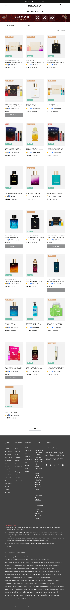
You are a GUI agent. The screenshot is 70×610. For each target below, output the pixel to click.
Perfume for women (44, 559)
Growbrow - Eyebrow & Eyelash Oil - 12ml (54, 369)
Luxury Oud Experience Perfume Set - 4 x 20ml (12, 106)
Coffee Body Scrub (20, 574)
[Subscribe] (64, 448)
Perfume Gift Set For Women (8, 463)
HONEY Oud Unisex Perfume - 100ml (11, 412)
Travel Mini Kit (20, 592)
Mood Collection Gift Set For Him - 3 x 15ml (13, 150)
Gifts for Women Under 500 (27, 595)
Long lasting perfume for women (14, 583)
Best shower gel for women (36, 586)
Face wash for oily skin (47, 562)
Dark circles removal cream (30, 565)
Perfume (7, 557)
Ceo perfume (46, 577)
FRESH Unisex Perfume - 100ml (55, 194)
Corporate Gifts (25, 598)
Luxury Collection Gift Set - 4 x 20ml (56, 237)
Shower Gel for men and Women (54, 586)
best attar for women (51, 557)
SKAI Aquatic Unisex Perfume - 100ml (11, 325)
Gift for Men (37, 562)
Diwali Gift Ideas (40, 595)
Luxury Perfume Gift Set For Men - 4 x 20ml (14, 62)
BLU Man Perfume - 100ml (55, 281)
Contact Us (28, 450)
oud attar (41, 557)
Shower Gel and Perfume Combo (54, 589)
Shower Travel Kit (10, 592)
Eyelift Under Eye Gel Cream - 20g (56, 325)
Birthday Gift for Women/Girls (33, 592)
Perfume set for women (26, 562)
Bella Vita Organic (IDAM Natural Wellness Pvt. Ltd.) (21, 606)
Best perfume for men (17, 557)
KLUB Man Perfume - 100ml (35, 237)
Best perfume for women (12, 562)
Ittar (28, 557)
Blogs (16, 448)
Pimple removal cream (11, 571)
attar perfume (34, 557)
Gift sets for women (10, 568)
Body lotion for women (53, 580)
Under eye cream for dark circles (14, 580)
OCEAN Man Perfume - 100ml (12, 237)
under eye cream (54, 565)
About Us (27, 447)
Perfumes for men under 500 (54, 574)
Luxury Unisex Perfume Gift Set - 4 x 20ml (56, 106)
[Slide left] (6, 1)
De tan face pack (49, 568)
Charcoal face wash (10, 586)
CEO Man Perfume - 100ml (55, 62)
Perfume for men (21, 559)
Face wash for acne (44, 571)
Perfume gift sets (28, 577)
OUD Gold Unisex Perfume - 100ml (35, 150)
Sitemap (27, 465)
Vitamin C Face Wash (32, 559)
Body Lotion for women (37, 589)
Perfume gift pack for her (31, 583)
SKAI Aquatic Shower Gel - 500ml (34, 325)
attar (25, 557)
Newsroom (18, 451)
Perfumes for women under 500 (14, 577)
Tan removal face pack (31, 571)
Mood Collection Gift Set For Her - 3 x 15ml (55, 150)
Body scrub (58, 562)
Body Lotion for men (24, 589)
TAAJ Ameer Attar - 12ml (34, 281)
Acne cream (28, 580)
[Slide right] (63, 1)
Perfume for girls (17, 565)
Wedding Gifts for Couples (49, 592)
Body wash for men (22, 586)
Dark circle (8, 565)
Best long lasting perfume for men (35, 574)
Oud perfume (38, 577)
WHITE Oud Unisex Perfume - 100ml (35, 106)
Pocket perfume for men (37, 568)
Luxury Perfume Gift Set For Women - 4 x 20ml (35, 62)
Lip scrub (21, 571)
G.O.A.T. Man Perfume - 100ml (12, 281)
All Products (28, 459)
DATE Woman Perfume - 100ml (33, 194)
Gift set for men (9, 574)
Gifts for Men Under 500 (12, 595)
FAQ (26, 462)
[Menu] (7, 6)
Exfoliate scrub (54, 571)
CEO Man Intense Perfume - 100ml (14, 194)
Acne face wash (43, 565)
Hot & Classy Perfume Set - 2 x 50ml (14, 369)
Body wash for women (23, 568)
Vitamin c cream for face (39, 580)
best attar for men (10, 559)
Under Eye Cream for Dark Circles (8, 472)
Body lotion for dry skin (11, 589)
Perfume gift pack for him (46, 583)
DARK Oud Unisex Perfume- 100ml (35, 369)
